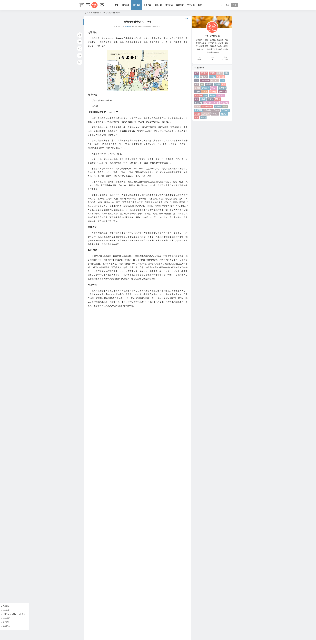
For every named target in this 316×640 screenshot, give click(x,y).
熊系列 (212, 73)
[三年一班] (91, 5)
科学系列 (214, 114)
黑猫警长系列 (207, 106)
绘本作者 (6, 610)
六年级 (204, 92)
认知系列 (203, 73)
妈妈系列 (203, 77)
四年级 (203, 118)
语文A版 (218, 106)
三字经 (197, 114)
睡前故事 (180, 5)
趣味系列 (205, 88)
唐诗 (226, 73)
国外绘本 (136, 5)
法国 (205, 95)
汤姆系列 (223, 114)
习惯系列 (220, 95)
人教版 (203, 99)
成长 (196, 77)
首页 (116, 5)
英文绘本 (191, 5)
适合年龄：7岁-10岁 (212, 110)
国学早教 (147, 5)
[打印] (133, 27)
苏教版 (217, 99)
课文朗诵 (169, 5)
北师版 (219, 73)
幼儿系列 (214, 81)
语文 (196, 99)
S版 (201, 84)
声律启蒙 (213, 92)
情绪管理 (222, 88)
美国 (225, 106)
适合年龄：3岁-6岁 (211, 103)
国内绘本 (125, 5)
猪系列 (210, 99)
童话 (224, 84)
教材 (200, 5)
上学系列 (205, 114)
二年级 (197, 88)
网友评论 (6, 626)
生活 (196, 81)
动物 (196, 84)
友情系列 (209, 84)
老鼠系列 (198, 110)
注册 (234, 5)
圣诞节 (197, 106)
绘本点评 (6, 618)
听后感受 (6, 622)
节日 (196, 73)
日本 (196, 118)
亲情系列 (222, 92)
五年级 (217, 84)
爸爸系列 (198, 103)
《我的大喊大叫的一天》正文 (14, 614)
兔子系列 (198, 95)
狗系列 (214, 88)
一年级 (212, 77)
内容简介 (6, 606)
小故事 (212, 95)
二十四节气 (204, 81)
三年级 (197, 92)
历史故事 (225, 110)
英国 (222, 81)
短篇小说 (220, 77)
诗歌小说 (158, 5)
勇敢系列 (224, 103)
